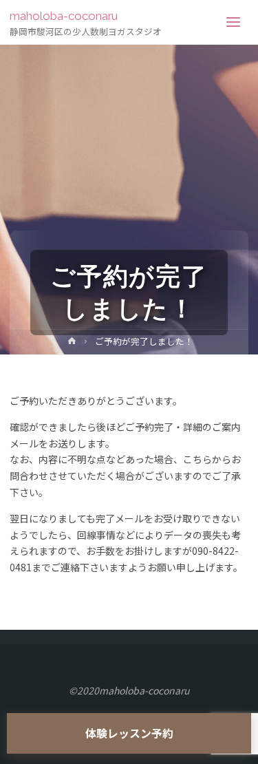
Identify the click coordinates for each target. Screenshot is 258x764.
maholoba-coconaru (64, 16)
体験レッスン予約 (129, 733)
